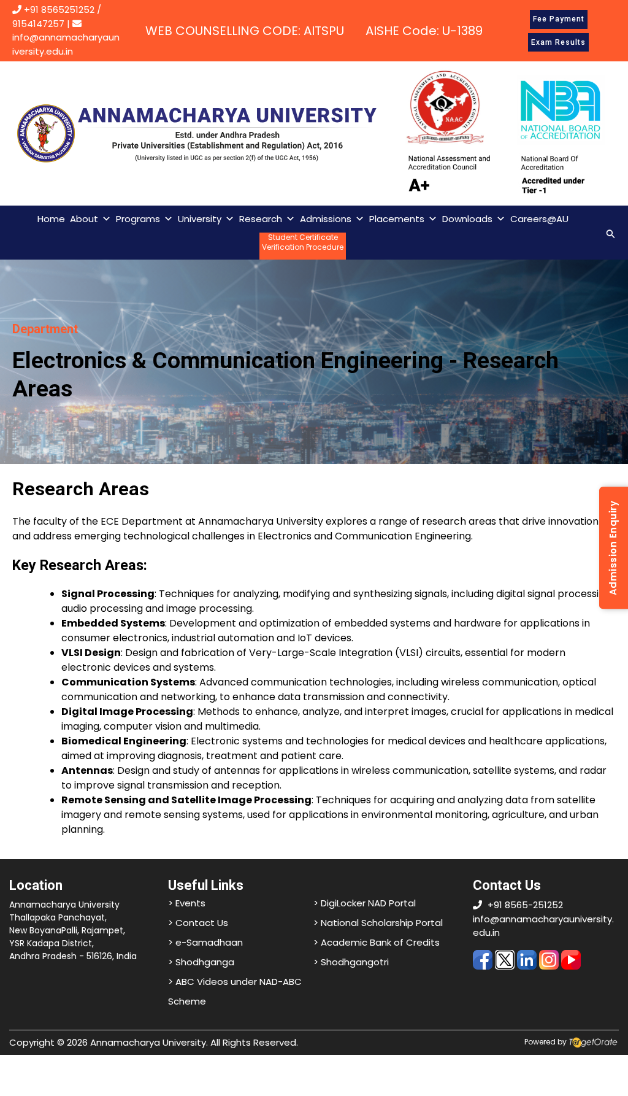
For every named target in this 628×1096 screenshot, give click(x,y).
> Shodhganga (201, 961)
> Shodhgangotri (351, 961)
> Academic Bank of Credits (376, 942)
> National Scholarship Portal (378, 922)
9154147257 (38, 23)
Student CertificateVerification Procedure (302, 242)
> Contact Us (198, 922)
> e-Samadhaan (205, 942)
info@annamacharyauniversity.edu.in (66, 44)
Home (51, 218)
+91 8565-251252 (525, 904)
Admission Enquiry (613, 548)
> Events (186, 903)
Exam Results (558, 42)
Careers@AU (539, 218)
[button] (611, 232)
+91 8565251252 (59, 9)
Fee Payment (558, 19)
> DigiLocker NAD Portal (364, 903)
